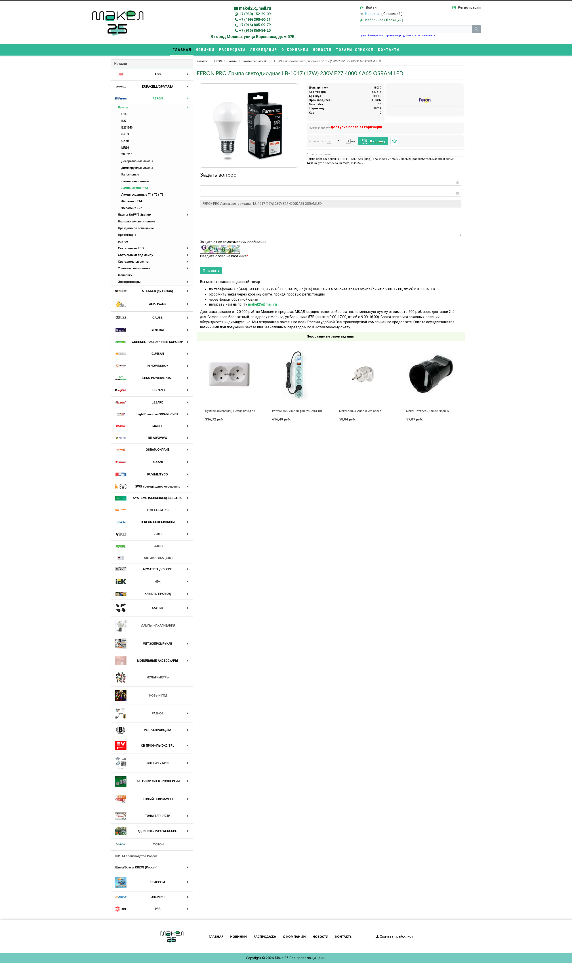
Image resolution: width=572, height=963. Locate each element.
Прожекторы (127, 235)
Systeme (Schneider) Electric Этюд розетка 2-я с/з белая (243, 411)
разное (123, 241)
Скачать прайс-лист (396, 936)
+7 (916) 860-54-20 (255, 30)
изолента (428, 35)
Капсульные (130, 174)
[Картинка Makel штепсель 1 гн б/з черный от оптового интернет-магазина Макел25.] (431, 374)
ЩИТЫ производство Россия (136, 856)
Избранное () (384, 20)
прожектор (393, 35)
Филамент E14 (131, 201)
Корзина (372, 14)
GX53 (125, 134)
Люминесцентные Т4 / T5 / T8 (142, 194)
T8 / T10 (126, 154)
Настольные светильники (136, 221)
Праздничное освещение (136, 228)
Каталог (121, 63)
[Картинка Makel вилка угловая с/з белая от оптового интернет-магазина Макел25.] (364, 374)
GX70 (125, 141)
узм (363, 35)
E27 (123, 120)
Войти (371, 7)
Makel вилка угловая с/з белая (360, 411)
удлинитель (411, 35)
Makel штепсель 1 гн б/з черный (428, 411)
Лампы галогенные (135, 181)
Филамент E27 (131, 208)
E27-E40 (126, 127)
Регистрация (469, 7)
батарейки (375, 35)
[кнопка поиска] (476, 29)
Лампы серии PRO (134, 188)
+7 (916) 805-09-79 (255, 25)
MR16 (125, 147)
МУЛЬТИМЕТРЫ (158, 677)
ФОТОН (158, 844)
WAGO (158, 546)
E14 (123, 114)
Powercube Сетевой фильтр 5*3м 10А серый (302, 411)
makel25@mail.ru (255, 8)
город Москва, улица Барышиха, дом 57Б (254, 36)
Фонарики (125, 275)
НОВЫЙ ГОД (158, 695)
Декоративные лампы (137, 161)
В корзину (377, 141)
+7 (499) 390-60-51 (255, 19)
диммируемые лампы (137, 167)
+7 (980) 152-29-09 (255, 14)
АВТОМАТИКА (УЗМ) (158, 558)
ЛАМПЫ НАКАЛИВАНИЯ (158, 625)
